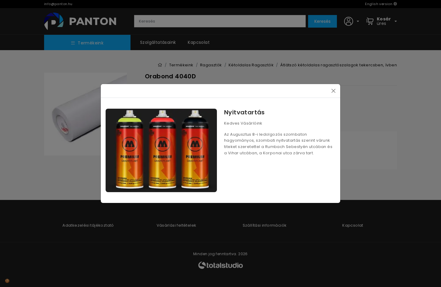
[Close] (333, 90)
